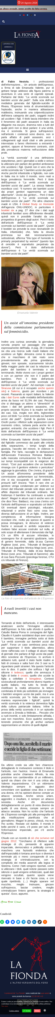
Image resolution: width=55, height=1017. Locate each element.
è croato (23, 675)
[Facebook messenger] (13, 922)
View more (4, 1006)
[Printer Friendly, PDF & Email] (11, 902)
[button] (3, 21)
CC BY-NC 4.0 (37, 996)
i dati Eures (12, 397)
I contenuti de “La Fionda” (14, 993)
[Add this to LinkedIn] (34, 922)
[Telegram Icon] (27, 15)
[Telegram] (23, 922)
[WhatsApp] (2, 922)
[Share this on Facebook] (7, 922)
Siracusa (6, 388)
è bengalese (33, 678)
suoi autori (45, 993)
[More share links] (45, 922)
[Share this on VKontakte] (29, 922)
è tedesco (16, 672)
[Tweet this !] (18, 922)
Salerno (15, 391)
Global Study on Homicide (38, 204)
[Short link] (40, 922)
